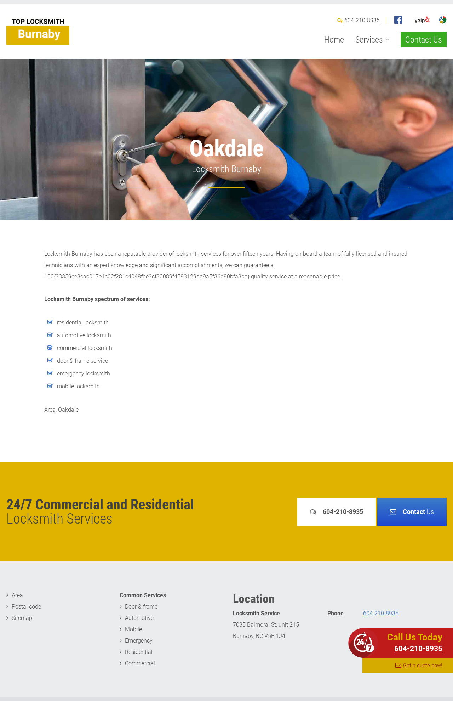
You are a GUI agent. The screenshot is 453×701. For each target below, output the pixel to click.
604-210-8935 (362, 20)
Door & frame (141, 606)
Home (334, 40)
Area (17, 595)
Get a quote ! (422, 665)
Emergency (139, 640)
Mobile (133, 629)
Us (418, 511)
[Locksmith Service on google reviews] (443, 20)
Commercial (140, 663)
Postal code (26, 606)
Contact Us (423, 40)
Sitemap (22, 618)
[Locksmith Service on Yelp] (422, 20)
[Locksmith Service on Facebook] (398, 20)
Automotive (139, 618)
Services (369, 40)
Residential (139, 652)
